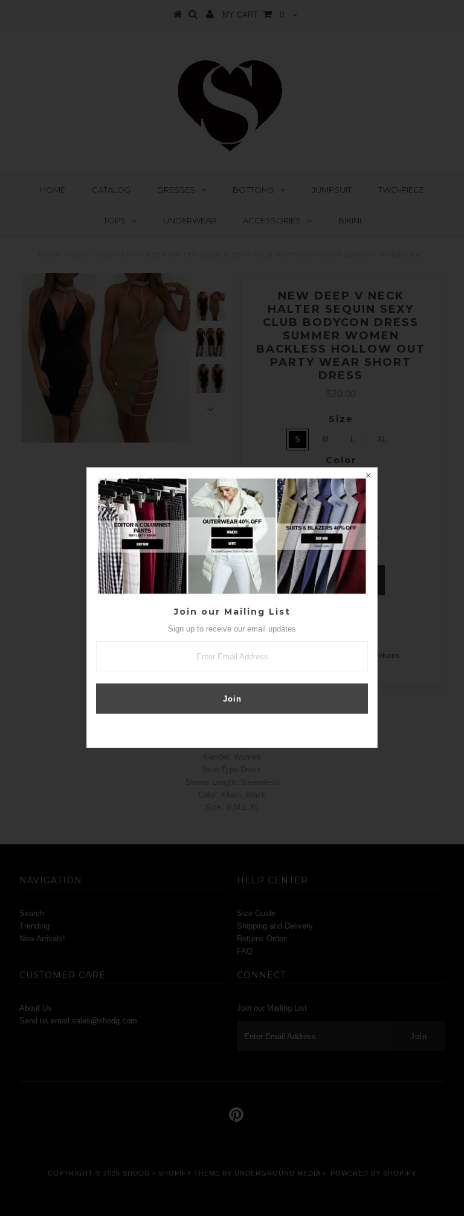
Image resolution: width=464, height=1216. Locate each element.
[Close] (368, 477)
